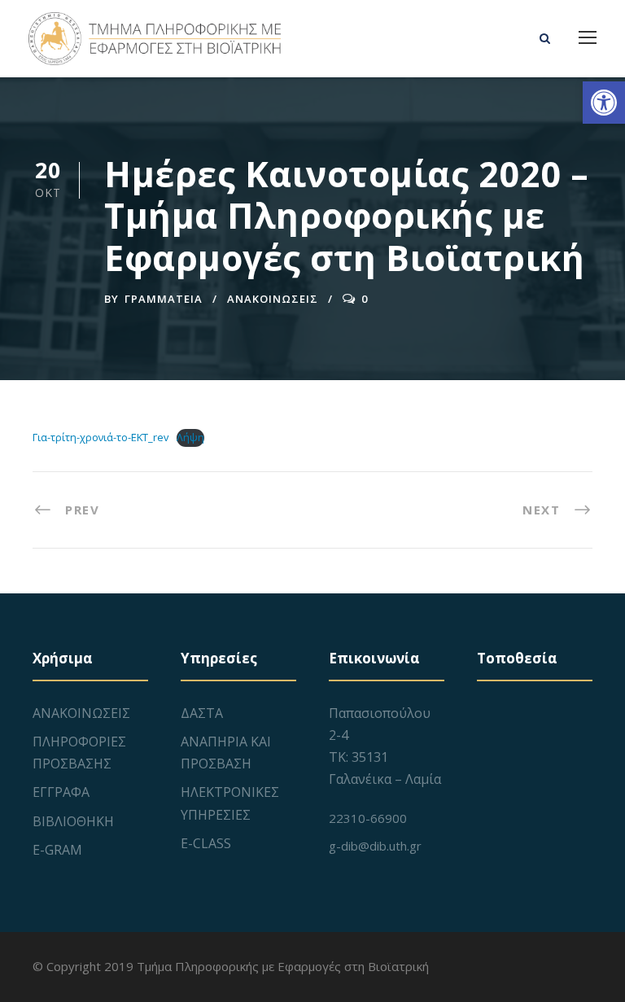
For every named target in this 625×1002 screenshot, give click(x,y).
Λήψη (190, 437)
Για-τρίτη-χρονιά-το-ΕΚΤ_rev (100, 437)
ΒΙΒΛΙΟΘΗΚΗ (73, 821)
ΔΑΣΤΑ (202, 713)
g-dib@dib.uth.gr (375, 846)
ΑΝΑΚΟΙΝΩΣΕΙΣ (272, 298)
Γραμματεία (164, 298)
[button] (604, 102)
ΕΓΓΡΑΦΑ (61, 792)
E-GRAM (57, 850)
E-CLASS (206, 843)
